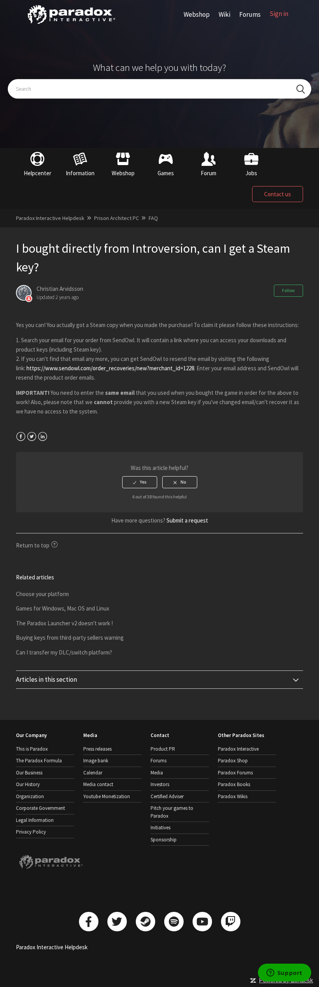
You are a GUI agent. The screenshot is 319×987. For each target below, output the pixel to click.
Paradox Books (234, 784)
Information (80, 173)
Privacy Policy (31, 832)
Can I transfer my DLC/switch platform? (64, 652)
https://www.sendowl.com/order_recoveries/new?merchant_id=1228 (110, 368)
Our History (28, 784)
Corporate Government (40, 808)
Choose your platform (42, 594)
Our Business (29, 772)
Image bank (95, 760)
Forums (250, 14)
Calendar (92, 772)
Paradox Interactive (238, 749)
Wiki (224, 14)
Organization (30, 796)
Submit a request (187, 520)
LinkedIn (42, 437)
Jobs (251, 173)
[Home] (71, 24)
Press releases (97, 749)
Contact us (277, 194)
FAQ (153, 218)
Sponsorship (164, 839)
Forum (208, 173)
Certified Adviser (167, 796)
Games (166, 173)
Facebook (21, 437)
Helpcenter (37, 173)
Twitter (32, 437)
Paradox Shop (233, 760)
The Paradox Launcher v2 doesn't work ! (64, 623)
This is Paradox (32, 749)
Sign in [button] (279, 13)
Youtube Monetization (106, 796)
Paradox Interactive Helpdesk (50, 218)
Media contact (98, 784)
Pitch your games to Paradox (172, 812)
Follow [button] (288, 290)
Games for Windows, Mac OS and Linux (62, 608)
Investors (160, 784)
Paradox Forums (235, 772)
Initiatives (160, 827)
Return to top (32, 545)
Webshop (197, 14)
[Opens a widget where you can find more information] (284, 973)
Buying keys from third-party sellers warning (70, 637)
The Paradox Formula (39, 760)
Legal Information (35, 820)
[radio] (139, 482)
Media (157, 772)
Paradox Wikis (232, 796)
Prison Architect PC (116, 218)
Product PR (163, 749)
